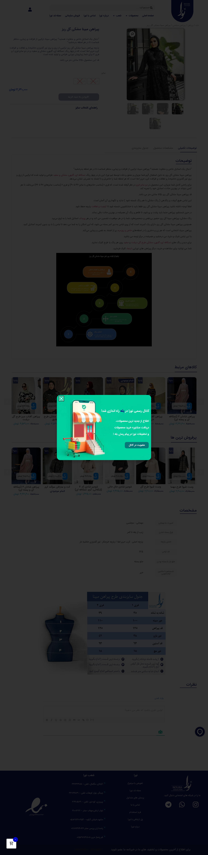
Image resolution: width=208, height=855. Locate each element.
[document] (104, 427)
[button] (61, 399)
